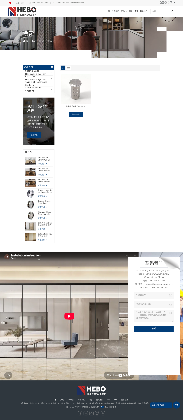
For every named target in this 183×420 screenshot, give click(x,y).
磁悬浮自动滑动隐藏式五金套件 (45, 224)
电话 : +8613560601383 (154, 281)
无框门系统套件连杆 (79, 403)
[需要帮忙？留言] (176, 405)
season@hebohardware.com (70, 3)
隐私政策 (124, 400)
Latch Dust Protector (75, 106)
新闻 (131, 11)
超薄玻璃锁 (109, 403)
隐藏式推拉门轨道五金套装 (45, 235)
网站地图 (99, 400)
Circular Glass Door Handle (44, 213)
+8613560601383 (40, 3)
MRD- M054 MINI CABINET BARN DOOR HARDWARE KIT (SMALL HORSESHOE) (45, 181)
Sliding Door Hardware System (35, 72)
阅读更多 (42, 164)
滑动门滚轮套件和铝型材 (126, 403)
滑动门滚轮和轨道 (48, 403)
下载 (136, 11)
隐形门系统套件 (96, 403)
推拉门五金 (34, 403)
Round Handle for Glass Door (45, 192)
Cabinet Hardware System (36, 84)
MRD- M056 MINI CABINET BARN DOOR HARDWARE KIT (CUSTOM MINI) (45, 159)
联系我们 (20, 3)
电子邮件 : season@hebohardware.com (154, 284)
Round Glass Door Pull (44, 202)
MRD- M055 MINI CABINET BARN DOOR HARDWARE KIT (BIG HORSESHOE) (45, 170)
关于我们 (115, 11)
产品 (123, 11)
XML (116, 400)
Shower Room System (33, 89)
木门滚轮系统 (63, 403)
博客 (108, 400)
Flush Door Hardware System (35, 78)
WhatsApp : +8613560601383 (154, 288)
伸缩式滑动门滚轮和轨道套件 (150, 403)
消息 (90, 400)
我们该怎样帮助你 (37, 108)
